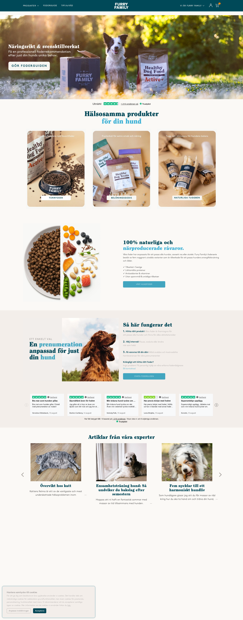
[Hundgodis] (122, 208)
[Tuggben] (187, 208)
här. (69, 605)
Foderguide (50, 5)
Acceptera (39, 611)
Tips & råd (67, 5)
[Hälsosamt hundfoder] (61, 301)
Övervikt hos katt (55, 486)
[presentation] (22, 474)
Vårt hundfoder (144, 284)
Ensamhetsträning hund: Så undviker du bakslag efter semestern (121, 490)
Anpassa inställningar (19, 611)
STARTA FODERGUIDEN (144, 376)
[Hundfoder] (56, 208)
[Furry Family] (121, 57)
